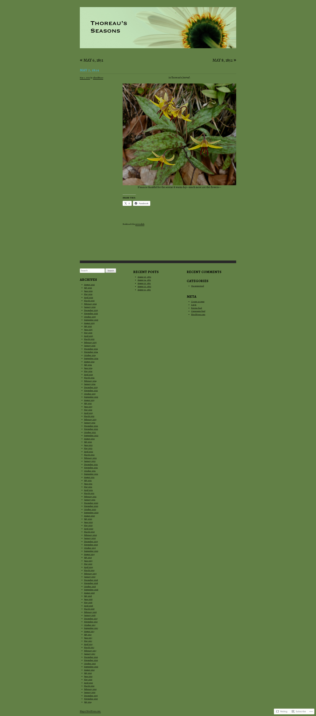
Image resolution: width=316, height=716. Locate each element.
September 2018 (91, 589)
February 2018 (90, 612)
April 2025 (88, 336)
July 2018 (88, 596)
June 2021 (88, 483)
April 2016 (88, 682)
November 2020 (91, 506)
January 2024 (89, 384)
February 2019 (90, 573)
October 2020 (90, 509)
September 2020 (91, 512)
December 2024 (91, 348)
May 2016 (88, 679)
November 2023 (91, 390)
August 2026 (89, 284)
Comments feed (198, 311)
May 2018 (88, 602)
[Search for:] (92, 270)
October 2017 (89, 625)
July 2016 (88, 673)
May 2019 (88, 564)
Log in (193, 304)
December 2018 (91, 580)
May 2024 (88, 371)
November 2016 (91, 660)
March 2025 (89, 339)
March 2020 (89, 531)
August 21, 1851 (144, 289)
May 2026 (88, 294)
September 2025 (91, 319)
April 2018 (88, 605)
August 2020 (89, 515)
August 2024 (89, 361)
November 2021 (91, 467)
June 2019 (88, 560)
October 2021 (90, 470)
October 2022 (90, 432)
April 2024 (88, 374)
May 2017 (88, 641)
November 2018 (91, 583)
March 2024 (89, 377)
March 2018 (89, 608)
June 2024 (88, 368)
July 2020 (88, 519)
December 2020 (91, 503)
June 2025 (88, 329)
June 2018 (88, 599)
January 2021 (89, 499)
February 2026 (90, 304)
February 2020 (90, 535)
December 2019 (91, 541)
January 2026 (89, 307)
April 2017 (88, 644)
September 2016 (91, 666)
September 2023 (91, 397)
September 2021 (91, 474)
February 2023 (90, 419)
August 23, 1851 (144, 283)
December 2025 (91, 310)
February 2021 (90, 496)
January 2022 (89, 461)
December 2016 (91, 657)
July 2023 (88, 403)
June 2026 (88, 291)
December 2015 (91, 695)
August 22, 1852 (144, 286)
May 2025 (88, 332)
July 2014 (88, 702)
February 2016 (90, 689)
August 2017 (89, 631)
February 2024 (90, 381)
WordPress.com (198, 314)
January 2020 (90, 538)
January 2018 (89, 615)
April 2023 (88, 413)
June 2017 (88, 637)
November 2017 (91, 621)
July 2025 (88, 326)
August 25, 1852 (144, 276)
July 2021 (88, 480)
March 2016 (89, 686)
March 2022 (89, 454)
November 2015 (91, 698)
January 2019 (89, 576)
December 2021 (91, 464)
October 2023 (90, 393)
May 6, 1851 (91, 60)
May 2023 (88, 409)
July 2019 (88, 557)
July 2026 (88, 287)
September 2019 (91, 551)
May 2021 (88, 486)
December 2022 (91, 426)
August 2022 (89, 438)
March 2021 (89, 493)
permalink (139, 224)
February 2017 (90, 650)
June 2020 (88, 522)
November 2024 (91, 352)
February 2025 (90, 342)
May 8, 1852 (224, 60)
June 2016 (88, 676)
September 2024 (91, 358)
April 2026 (88, 297)
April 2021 (88, 490)
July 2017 (88, 634)
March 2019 (89, 570)
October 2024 (90, 355)
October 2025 (90, 316)
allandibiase (98, 77)
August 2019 (89, 554)
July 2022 (88, 442)
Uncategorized (197, 286)
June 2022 (88, 445)
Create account (197, 301)
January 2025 (89, 345)
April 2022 (88, 451)
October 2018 (90, 586)
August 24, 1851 (144, 280)
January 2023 (89, 422)
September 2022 (91, 435)
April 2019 (88, 567)
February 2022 (90, 458)
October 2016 (90, 663)
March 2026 (89, 300)
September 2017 (91, 628)
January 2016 (89, 692)
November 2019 (91, 544)
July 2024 (88, 364)
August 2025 (89, 323)
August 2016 (89, 670)
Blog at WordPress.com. (90, 711)
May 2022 (88, 448)
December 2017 (91, 618)
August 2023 (89, 400)
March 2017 (89, 647)
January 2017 (89, 653)
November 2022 (91, 429)
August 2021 (89, 477)
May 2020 (88, 525)
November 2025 (91, 313)
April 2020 (88, 528)
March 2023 (89, 416)
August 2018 (89, 593)
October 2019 (90, 548)
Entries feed (196, 308)
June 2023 (88, 406)
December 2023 (91, 387)
